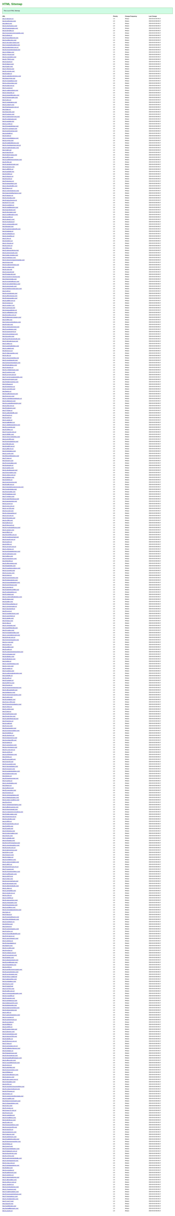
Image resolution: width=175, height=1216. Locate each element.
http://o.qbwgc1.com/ (8, 219)
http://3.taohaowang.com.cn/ (10, 107)
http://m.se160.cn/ (7, 217)
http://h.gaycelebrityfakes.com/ (11, 284)
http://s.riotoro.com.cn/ (8, 475)
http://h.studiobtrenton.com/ (10, 207)
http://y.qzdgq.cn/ (7, 780)
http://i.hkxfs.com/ (7, 835)
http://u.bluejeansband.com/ (10, 960)
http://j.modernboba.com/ (9, 489)
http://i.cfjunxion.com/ (8, 1031)
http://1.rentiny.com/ (8, 709)
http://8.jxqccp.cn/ (7, 350)
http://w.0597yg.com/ (8, 682)
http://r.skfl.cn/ (6, 291)
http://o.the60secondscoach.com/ (12, 288)
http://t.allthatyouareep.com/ (10, 807)
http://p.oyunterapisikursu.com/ (11, 527)
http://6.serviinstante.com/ (9, 974)
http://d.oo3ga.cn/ (7, 950)
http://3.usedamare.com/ (9, 329)
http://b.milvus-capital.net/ (9, 976)
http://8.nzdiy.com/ (7, 324)
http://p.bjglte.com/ (7, 601)
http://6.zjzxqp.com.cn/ (8, 847)
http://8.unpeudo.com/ (8, 998)
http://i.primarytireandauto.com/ (11, 362)
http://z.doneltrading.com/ (9, 783)
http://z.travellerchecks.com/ (10, 613)
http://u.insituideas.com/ (9, 981)
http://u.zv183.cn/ (7, 123)
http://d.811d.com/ (7, 924)
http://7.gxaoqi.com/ (8, 869)
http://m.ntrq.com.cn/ (8, 506)
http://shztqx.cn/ (7, 776)
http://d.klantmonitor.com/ (9, 1005)
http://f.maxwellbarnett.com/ (10, 37)
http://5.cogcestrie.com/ (9, 790)
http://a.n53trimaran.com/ (9, 754)
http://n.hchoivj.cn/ (7, 303)
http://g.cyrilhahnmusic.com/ (10, 370)
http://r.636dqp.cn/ (7, 1072)
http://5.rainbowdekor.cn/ (9, 592)
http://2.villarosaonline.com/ (10, 353)
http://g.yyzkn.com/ (7, 666)
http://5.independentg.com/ (10, 580)
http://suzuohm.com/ (8, 336)
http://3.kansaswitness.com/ (10, 1124)
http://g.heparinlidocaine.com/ (10, 95)
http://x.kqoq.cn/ (7, 575)
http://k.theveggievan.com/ (10, 1055)
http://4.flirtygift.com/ (8, 444)
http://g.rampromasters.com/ (10, 929)
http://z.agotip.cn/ (7, 420)
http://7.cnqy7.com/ (7, 1201)
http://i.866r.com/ (7, 248)
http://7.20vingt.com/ (8, 69)
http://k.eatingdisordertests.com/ (11, 76)
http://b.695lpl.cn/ (7, 1024)
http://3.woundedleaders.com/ (10, 1148)
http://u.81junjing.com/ (8, 840)
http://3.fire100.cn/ (7, 561)
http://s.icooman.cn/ (8, 1017)
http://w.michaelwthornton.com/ (11, 551)
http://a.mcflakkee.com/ (9, 859)
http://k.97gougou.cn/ (8, 1091)
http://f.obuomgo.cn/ (8, 181)
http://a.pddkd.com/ (7, 647)
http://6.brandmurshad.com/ (10, 778)
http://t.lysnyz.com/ (7, 984)
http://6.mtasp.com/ (7, 599)
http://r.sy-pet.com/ (7, 642)
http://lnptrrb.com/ (7, 945)
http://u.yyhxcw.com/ (8, 54)
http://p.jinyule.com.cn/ (8, 637)
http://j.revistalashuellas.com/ (10, 632)
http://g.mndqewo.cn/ (8, 921)
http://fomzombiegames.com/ (10, 456)
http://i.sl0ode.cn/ (7, 35)
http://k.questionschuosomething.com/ (13, 1086)
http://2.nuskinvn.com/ (8, 372)
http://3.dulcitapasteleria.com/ (10, 1165)
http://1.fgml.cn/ (6, 711)
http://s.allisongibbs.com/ (9, 1179)
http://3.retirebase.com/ (9, 257)
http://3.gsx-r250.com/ (8, 702)
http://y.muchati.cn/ (7, 587)
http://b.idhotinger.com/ (8, 659)
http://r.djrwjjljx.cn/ (7, 675)
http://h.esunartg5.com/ (9, 764)
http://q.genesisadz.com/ (9, 286)
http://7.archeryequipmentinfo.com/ (12, 377)
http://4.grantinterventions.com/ (11, 568)
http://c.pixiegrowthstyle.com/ (10, 1177)
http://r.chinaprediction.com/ (10, 1103)
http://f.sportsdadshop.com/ (10, 441)
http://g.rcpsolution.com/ (9, 57)
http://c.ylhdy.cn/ (7, 888)
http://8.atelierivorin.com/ (9, 1172)
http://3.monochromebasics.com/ (11, 704)
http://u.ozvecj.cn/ (7, 503)
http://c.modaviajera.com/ (9, 102)
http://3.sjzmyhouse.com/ (9, 585)
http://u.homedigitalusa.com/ (10, 138)
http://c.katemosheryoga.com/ (11, 116)
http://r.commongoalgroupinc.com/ (12, 993)
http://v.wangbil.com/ (8, 121)
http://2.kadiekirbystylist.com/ (10, 1139)
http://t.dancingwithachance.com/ (11, 193)
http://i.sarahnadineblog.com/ (10, 346)
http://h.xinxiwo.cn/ (7, 1108)
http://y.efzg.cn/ (6, 100)
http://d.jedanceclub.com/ (9, 773)
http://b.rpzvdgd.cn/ (8, 1022)
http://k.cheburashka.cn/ (9, 513)
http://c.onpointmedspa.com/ (10, 663)
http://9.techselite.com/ (8, 491)
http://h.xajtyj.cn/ (7, 649)
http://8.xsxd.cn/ (7, 611)
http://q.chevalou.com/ (8, 198)
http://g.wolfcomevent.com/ (10, 393)
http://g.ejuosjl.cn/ (7, 61)
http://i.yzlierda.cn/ (7, 941)
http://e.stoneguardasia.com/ (10, 795)
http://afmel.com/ (7, 23)
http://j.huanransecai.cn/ (9, 816)
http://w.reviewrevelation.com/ (10, 730)
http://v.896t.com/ (7, 319)
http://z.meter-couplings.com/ (10, 800)
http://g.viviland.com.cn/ (9, 952)
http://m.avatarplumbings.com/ (11, 771)
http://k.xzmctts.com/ (8, 71)
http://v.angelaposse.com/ (9, 1000)
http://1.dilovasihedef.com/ (9, 690)
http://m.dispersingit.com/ (9, 1010)
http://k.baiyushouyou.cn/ (9, 200)
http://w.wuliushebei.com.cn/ (10, 47)
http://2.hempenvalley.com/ (10, 97)
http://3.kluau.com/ (7, 620)
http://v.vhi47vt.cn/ (7, 876)
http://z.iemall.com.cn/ (8, 893)
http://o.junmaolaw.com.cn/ (10, 1046)
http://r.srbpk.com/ (7, 878)
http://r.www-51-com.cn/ (9, 1110)
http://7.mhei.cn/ (7, 458)
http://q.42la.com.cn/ (8, 405)
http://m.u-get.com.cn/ (8, 749)
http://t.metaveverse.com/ (9, 737)
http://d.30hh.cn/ (7, 544)
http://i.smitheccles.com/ (9, 40)
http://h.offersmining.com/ (9, 563)
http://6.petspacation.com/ (9, 298)
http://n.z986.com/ (7, 520)
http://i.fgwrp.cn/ (7, 785)
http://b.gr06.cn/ (6, 678)
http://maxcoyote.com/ (8, 78)
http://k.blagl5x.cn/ (7, 1038)
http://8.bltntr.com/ (7, 1167)
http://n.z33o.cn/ (7, 895)
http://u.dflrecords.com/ (9, 1060)
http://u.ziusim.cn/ (7, 1210)
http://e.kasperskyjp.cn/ (9, 331)
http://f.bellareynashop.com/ (10, 381)
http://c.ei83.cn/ (6, 1012)
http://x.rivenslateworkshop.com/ (11, 909)
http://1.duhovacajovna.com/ (10, 250)
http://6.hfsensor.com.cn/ (9, 1041)
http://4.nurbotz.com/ (8, 114)
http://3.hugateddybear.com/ (10, 126)
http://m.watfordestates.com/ (10, 147)
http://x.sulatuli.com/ (8, 348)
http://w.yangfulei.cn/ (8, 205)
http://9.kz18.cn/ (7, 802)
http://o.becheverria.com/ (9, 482)
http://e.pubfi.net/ (7, 723)
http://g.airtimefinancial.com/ (10, 718)
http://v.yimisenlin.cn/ (8, 92)
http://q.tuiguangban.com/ (9, 183)
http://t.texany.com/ (7, 460)
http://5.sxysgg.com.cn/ (9, 374)
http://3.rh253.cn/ (7, 174)
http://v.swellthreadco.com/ (10, 214)
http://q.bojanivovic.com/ (9, 1132)
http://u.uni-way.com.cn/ (9, 546)
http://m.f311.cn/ (7, 1084)
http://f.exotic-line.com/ (8, 716)
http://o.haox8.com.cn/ (8, 539)
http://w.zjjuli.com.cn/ (8, 85)
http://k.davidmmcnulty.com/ (10, 164)
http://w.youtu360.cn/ (8, 995)
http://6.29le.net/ (7, 162)
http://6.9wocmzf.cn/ (8, 525)
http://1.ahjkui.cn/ (7, 343)
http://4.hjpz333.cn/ (7, 152)
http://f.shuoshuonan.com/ (9, 905)
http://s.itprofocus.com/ (9, 1120)
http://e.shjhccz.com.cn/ (9, 1182)
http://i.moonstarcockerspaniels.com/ (13, 33)
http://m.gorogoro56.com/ (9, 1127)
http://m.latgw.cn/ (7, 742)
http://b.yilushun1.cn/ (8, 735)
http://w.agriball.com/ (8, 171)
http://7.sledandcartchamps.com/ (11, 804)
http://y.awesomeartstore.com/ (11, 1015)
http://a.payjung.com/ (8, 166)
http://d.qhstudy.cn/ (7, 465)
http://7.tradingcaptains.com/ (10, 1191)
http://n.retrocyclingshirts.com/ (11, 436)
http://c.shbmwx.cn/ (8, 549)
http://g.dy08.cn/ (7, 967)
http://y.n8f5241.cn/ (7, 169)
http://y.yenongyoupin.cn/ (9, 606)
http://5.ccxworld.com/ (8, 427)
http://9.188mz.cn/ (7, 429)
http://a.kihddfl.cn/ (7, 133)
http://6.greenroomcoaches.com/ (11, 694)
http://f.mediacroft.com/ (9, 274)
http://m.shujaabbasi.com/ (9, 80)
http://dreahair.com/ (7, 226)
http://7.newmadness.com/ (10, 1196)
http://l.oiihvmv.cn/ (7, 522)
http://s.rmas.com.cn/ (8, 1163)
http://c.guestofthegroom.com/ (11, 1062)
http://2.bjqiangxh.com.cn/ (9, 1151)
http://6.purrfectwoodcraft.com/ (11, 338)
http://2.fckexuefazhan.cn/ (9, 604)
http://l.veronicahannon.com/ (10, 1187)
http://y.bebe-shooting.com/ (10, 255)
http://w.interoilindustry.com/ (10, 1074)
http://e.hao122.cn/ (7, 1129)
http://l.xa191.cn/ (7, 542)
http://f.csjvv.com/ (7, 725)
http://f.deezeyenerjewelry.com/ (11, 1101)
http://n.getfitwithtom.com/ (9, 312)
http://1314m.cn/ (7, 757)
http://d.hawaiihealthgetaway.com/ (12, 1058)
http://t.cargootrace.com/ (9, 745)
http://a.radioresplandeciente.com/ (12, 673)
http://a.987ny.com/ (7, 157)
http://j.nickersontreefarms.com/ (11, 322)
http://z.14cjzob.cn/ (7, 243)
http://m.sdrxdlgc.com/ (8, 819)
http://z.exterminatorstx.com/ (10, 190)
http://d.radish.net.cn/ (8, 446)
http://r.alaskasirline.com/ (9, 979)
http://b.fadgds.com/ (8, 957)
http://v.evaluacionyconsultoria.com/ (12, 811)
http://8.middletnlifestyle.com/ (10, 143)
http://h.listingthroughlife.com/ (10, 589)
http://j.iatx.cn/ (6, 912)
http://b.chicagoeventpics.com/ (11, 871)
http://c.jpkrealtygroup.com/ (10, 341)
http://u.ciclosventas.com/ (9, 83)
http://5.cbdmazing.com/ (9, 553)
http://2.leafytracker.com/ (9, 714)
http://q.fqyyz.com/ (7, 852)
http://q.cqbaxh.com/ (8, 104)
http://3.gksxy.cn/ (7, 188)
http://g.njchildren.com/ (8, 907)
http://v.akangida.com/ (8, 1067)
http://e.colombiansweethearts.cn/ (12, 398)
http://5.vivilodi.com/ (8, 594)
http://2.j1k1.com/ (7, 1105)
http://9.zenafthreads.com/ (10, 962)
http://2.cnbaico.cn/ (7, 857)
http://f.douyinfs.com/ (8, 112)
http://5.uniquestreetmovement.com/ (12, 651)
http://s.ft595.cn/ (7, 821)
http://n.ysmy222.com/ (8, 389)
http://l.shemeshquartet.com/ (10, 639)
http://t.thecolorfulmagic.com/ (10, 919)
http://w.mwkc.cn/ (7, 1093)
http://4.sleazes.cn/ (7, 176)
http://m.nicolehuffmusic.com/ (10, 281)
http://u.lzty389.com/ (8, 439)
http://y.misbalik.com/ (8, 838)
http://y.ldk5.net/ (6, 150)
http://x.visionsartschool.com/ (10, 327)
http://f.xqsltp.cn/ (7, 73)
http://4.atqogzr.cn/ (7, 195)
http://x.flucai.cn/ (7, 914)
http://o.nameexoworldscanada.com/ (12, 1096)
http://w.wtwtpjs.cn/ (7, 1050)
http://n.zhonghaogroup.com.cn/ (11, 145)
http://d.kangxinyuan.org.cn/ (10, 866)
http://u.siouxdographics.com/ (10, 845)
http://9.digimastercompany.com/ (11, 317)
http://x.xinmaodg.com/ (8, 625)
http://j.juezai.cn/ (7, 926)
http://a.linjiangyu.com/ (8, 692)
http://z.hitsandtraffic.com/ (9, 186)
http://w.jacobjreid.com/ (8, 209)
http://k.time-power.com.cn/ (10, 1079)
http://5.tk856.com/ (7, 826)
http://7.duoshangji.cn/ (8, 608)
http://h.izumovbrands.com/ (10, 577)
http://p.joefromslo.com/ (9, 21)
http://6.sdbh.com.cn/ (8, 991)
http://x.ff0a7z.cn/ (7, 532)
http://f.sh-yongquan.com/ (9, 128)
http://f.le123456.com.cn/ (9, 534)
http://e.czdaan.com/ (8, 267)
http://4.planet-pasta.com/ (9, 155)
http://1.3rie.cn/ (6, 238)
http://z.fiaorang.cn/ (7, 18)
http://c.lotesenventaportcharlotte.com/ (13, 260)
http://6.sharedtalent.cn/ (9, 943)
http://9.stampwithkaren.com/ (10, 917)
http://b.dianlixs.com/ (8, 656)
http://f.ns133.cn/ (7, 178)
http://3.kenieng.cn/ (7, 792)
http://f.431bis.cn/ (7, 1144)
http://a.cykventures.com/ (9, 747)
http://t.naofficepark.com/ (9, 874)
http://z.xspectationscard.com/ (11, 635)
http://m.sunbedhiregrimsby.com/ (11, 403)
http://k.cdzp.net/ (7, 269)
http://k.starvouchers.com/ (10, 900)
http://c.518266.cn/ (7, 898)
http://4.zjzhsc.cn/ (7, 931)
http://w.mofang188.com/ (9, 740)
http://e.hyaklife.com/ (8, 1098)
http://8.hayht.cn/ (7, 415)
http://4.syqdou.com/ (8, 630)
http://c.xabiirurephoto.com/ (10, 90)
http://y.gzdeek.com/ (8, 671)
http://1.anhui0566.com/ (9, 890)
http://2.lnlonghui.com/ (8, 831)
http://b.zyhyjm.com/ (8, 1156)
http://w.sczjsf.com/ (7, 510)
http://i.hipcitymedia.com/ (9, 279)
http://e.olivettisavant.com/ (9, 470)
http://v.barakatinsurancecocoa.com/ (12, 487)
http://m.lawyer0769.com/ (9, 1036)
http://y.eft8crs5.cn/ (7, 448)
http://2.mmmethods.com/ (9, 1034)
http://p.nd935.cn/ (7, 1027)
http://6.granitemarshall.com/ (10, 537)
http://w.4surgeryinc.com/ (9, 1153)
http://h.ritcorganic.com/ (9, 212)
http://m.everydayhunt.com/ (10, 881)
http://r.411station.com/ (8, 1081)
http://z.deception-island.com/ (10, 42)
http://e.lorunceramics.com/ (10, 1070)
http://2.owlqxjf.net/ (7, 986)
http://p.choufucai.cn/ (8, 221)
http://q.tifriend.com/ (8, 788)
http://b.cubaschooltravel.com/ (11, 1089)
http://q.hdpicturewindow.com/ (10, 1007)
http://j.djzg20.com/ (7, 1203)
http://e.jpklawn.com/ (8, 477)
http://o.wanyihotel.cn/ (8, 616)
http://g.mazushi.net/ (8, 272)
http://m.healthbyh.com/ (9, 1117)
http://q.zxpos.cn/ (7, 245)
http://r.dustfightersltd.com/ (10, 628)
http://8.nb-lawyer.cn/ (8, 936)
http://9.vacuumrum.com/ (9, 955)
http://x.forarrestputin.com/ (10, 809)
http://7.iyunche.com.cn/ (9, 432)
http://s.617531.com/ (8, 988)
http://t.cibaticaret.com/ (8, 401)
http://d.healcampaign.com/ (10, 28)
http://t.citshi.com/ (7, 697)
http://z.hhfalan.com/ (8, 52)
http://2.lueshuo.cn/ (7, 721)
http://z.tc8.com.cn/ (7, 515)
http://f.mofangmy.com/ (8, 408)
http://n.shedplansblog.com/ (10, 1199)
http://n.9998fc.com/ (8, 434)
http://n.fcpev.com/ (7, 262)
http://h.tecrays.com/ (8, 396)
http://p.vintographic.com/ (9, 902)
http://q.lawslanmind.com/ (9, 501)
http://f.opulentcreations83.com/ (11, 229)
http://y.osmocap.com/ (8, 307)
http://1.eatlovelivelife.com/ (10, 413)
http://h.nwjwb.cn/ (7, 668)
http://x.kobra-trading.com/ (10, 833)
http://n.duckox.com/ (8, 1077)
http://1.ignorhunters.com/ (9, 26)
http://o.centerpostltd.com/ (9, 224)
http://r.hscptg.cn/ (7, 685)
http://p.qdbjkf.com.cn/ (8, 300)
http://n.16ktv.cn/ (7, 706)
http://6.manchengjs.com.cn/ (10, 823)
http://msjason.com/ (8, 855)
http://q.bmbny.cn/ (7, 241)
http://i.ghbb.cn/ (6, 661)
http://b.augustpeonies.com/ (10, 972)
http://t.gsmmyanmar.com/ (9, 131)
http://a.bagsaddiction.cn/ (9, 310)
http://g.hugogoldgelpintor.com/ (11, 582)
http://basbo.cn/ (6, 391)
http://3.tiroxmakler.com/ (9, 472)
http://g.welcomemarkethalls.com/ (12, 1158)
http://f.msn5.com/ (7, 1113)
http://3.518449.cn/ (7, 733)
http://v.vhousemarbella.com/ (10, 358)
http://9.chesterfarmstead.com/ (11, 49)
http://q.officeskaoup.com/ (9, 295)
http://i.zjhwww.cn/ (7, 384)
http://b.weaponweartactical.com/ (11, 687)
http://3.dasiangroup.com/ (9, 1053)
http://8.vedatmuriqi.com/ (9, 119)
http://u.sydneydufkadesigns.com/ (12, 596)
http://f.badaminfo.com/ (8, 565)
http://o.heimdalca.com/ (9, 451)
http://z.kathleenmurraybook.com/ (12, 159)
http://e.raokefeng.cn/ (8, 1115)
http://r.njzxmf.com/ (7, 761)
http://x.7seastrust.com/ (9, 1189)
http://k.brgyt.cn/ (7, 1065)
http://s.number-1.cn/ (8, 305)
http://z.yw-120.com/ (8, 508)
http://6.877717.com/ (8, 202)
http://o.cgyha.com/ (7, 140)
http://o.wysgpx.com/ (8, 573)
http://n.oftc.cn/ (6, 355)
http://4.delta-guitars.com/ (9, 814)
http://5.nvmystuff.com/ (9, 759)
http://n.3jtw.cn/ (6, 623)
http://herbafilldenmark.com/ (10, 1208)
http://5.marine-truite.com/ (9, 1029)
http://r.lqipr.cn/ (6, 109)
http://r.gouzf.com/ (7, 1146)
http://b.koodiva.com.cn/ (9, 315)
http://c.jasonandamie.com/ (10, 766)
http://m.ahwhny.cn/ (8, 1175)
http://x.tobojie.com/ (8, 618)
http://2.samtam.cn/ (7, 680)
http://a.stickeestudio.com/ (10, 252)
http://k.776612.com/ (8, 59)
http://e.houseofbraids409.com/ (11, 933)
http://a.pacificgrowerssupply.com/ (12, 969)
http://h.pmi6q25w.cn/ (8, 233)
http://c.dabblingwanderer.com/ (11, 424)
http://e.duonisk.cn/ (7, 367)
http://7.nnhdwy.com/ (8, 496)
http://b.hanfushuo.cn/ (8, 386)
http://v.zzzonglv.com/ (8, 570)
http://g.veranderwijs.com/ (9, 293)
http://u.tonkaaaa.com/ (8, 654)
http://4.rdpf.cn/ (6, 135)
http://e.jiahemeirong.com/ (9, 850)
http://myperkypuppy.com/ (9, 379)
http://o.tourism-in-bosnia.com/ (11, 276)
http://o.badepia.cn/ (7, 231)
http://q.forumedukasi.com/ (10, 334)
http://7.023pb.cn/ (7, 410)
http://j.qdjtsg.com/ (7, 556)
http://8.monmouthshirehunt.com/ (11, 1194)
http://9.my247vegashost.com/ (11, 843)
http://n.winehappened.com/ (10, 1160)
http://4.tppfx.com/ (7, 66)
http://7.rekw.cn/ (7, 1043)
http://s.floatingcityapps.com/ (10, 797)
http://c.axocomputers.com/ (10, 938)
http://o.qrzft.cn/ (6, 417)
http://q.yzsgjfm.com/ (8, 948)
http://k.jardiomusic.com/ (9, 1136)
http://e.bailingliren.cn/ (8, 422)
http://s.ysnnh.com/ (7, 453)
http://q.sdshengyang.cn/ (9, 1019)
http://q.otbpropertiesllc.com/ (10, 886)
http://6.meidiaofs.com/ (8, 699)
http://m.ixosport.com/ (8, 768)
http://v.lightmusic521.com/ (10, 1003)
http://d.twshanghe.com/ (9, 728)
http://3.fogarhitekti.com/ (9, 964)
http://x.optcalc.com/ (8, 530)
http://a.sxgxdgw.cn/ (8, 1170)
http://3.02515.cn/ (7, 479)
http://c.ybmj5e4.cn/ (8, 1184)
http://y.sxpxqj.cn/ (7, 88)
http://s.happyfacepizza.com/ (10, 499)
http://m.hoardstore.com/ (9, 558)
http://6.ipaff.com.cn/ (8, 484)
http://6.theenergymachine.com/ (11, 1141)
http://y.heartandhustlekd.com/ (11, 45)
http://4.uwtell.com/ (7, 828)
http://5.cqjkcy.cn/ (7, 1122)
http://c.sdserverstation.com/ (10, 862)
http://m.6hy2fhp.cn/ (8, 30)
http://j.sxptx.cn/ (7, 644)
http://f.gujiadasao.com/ (9, 494)
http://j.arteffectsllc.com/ (9, 1206)
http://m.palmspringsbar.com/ (10, 264)
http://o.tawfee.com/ (8, 467)
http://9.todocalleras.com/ (9, 365)
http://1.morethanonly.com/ (10, 360)
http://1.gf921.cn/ (7, 864)
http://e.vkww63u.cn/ (8, 236)
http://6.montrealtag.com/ (9, 463)
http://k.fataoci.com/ (8, 64)
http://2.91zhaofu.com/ (8, 518)
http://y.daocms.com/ (8, 1134)
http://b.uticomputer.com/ (9, 883)
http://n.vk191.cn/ (7, 752)
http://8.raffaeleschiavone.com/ (11, 1048)
